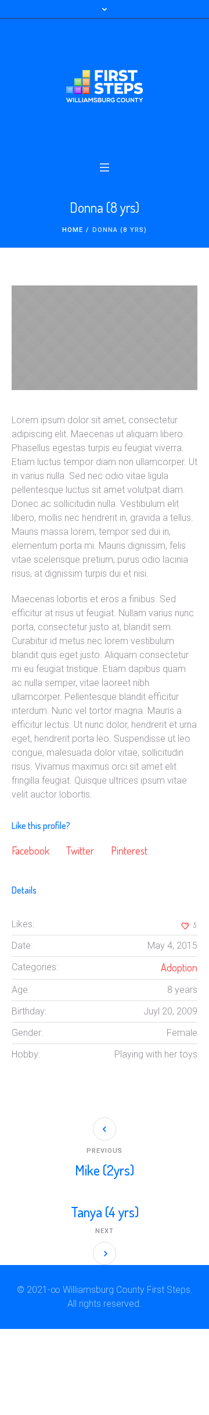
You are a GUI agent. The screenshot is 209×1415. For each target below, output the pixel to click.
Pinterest (129, 850)
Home (72, 230)
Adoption (179, 967)
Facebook (30, 850)
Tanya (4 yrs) (105, 1212)
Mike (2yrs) (104, 1170)
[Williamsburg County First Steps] (104, 86)
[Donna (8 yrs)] (104, 337)
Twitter (80, 850)
